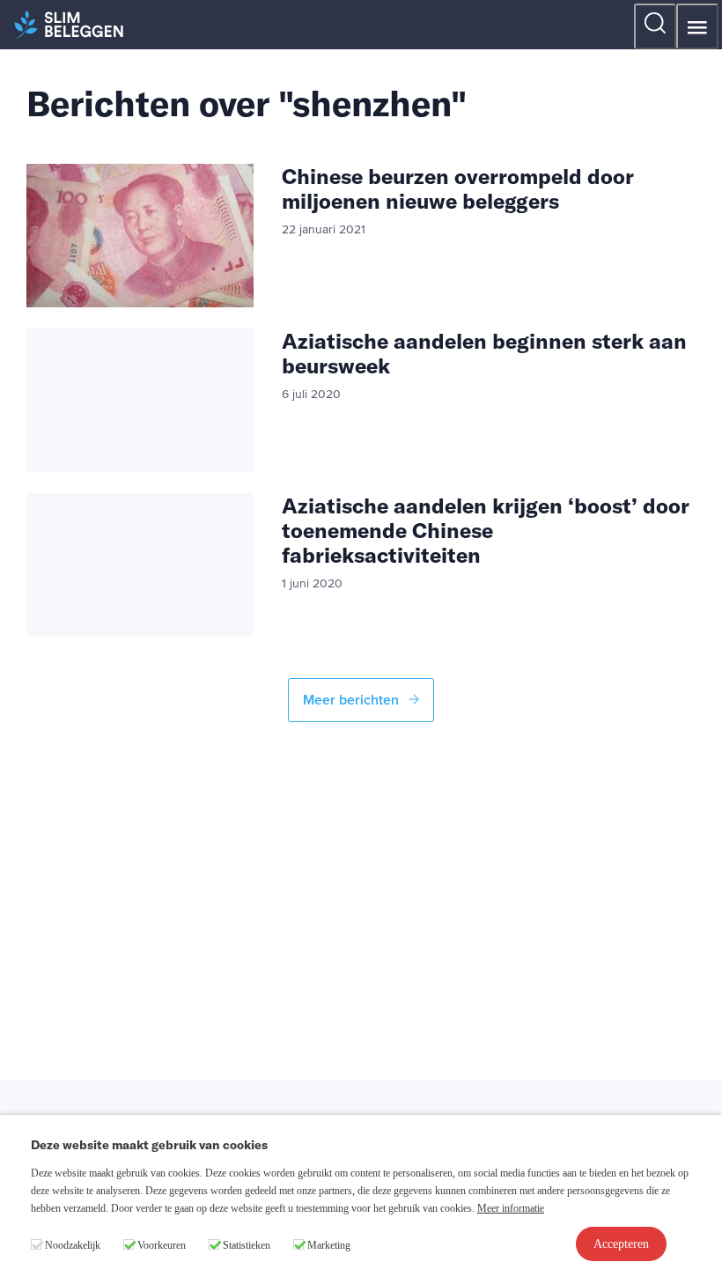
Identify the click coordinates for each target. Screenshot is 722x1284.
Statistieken (246, 1245)
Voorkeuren (161, 1245)
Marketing (328, 1245)
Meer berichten (352, 700)
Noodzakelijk (72, 1245)
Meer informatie (510, 1208)
